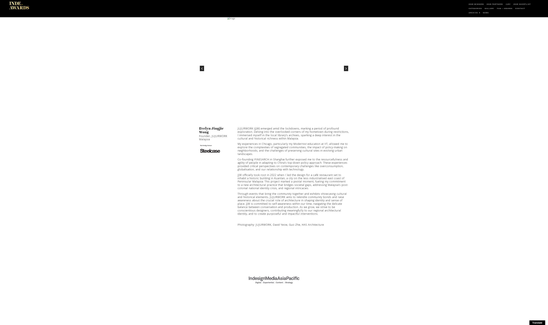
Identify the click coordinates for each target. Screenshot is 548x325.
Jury (508, 4)
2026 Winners (476, 4)
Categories (475, 8)
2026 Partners (495, 4)
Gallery (489, 8)
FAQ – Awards (504, 8)
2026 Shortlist (522, 4)
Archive (474, 13)
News (486, 13)
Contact (520, 8)
